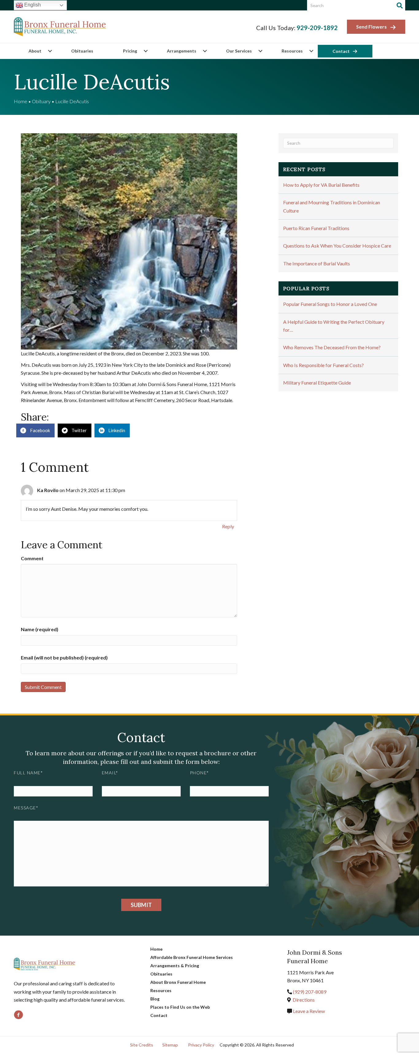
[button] (50, 51)
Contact (341, 51)
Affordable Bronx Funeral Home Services (191, 957)
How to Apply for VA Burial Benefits (321, 185)
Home (20, 101)
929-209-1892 (317, 27)
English (32, 4)
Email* (110, 772)
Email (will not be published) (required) (64, 657)
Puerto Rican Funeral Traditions (316, 228)
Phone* (199, 772)
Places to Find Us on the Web (180, 1007)
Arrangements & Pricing (174, 965)
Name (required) (39, 629)
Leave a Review (308, 1011)
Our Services (239, 50)
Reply (228, 526)
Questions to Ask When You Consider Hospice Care (337, 245)
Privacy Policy (201, 1044)
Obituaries (82, 50)
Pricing (130, 50)
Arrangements (181, 50)
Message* (26, 807)
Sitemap (170, 1044)
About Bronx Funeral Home (178, 982)
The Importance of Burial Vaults (316, 263)
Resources (292, 50)
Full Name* (28, 772)
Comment (32, 558)
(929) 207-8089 (309, 992)
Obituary (41, 101)
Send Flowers (371, 26)
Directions (304, 1000)
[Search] (399, 5)
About (35, 50)
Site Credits (141, 1044)
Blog (155, 998)
